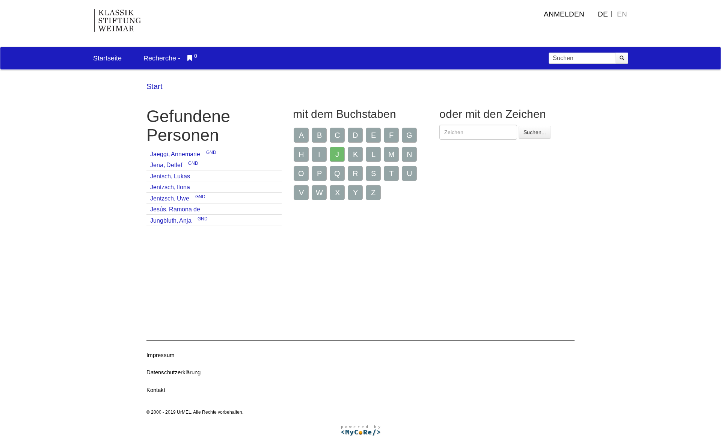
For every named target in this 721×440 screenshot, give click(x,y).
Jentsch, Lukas (170, 176)
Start (154, 86)
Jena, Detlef (166, 165)
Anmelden (564, 14)
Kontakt (155, 390)
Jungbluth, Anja (171, 220)
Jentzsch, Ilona (170, 187)
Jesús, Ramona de (175, 209)
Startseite (107, 58)
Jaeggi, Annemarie (175, 154)
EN (622, 14)
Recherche (159, 58)
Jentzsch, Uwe (169, 198)
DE (603, 14)
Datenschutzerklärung (173, 372)
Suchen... (534, 132)
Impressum (160, 355)
